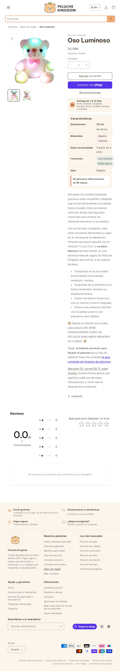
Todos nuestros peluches (57, 541)
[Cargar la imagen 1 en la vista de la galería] (14, 95)
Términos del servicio (102, 660)
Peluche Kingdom (35, 660)
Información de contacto (100, 664)
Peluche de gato (89, 541)
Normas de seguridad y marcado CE (20, 598)
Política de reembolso (56, 660)
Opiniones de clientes (55, 601)
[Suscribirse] (60, 626)
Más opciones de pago (90, 92)
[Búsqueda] (111, 19)
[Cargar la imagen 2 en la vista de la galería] (27, 95)
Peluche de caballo (90, 546)
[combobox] (56, 19)
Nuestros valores (53, 592)
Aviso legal (81, 664)
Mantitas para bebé (54, 550)
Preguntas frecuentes (19, 604)
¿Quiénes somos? (53, 587)
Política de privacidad (79, 660)
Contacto (13, 608)
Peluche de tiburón (90, 560)
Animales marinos (53, 560)
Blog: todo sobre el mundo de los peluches (58, 607)
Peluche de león (88, 555)
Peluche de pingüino (91, 569)
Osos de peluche (53, 555)
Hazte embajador (53, 613)
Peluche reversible (90, 550)
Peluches (13, 27)
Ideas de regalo (28, 27)
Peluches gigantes (54, 546)
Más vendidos (51, 573)
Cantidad (72, 58)
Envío (11, 587)
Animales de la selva (55, 564)
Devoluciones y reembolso (22, 592)
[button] (113, 7)
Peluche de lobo (88, 564)
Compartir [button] (76, 396)
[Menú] (8, 7)
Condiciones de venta (63, 664)
